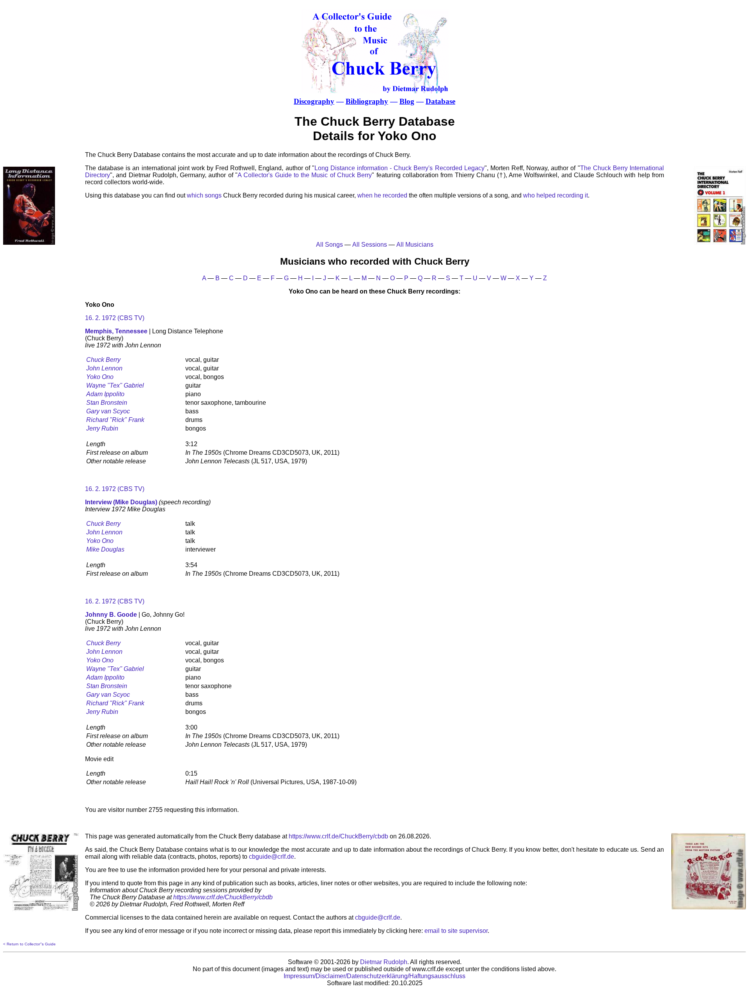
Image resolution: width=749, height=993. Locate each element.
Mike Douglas (105, 549)
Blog (406, 101)
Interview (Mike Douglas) (121, 502)
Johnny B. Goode (111, 614)
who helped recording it (555, 195)
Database (440, 101)
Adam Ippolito (105, 394)
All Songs (329, 244)
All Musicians (414, 244)
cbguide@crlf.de (271, 856)
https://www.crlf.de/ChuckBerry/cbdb (338, 836)
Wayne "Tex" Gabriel (115, 385)
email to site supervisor (456, 930)
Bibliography (367, 101)
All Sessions (369, 244)
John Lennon (104, 368)
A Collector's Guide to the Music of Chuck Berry (305, 175)
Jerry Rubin (102, 428)
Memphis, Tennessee (116, 331)
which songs (204, 195)
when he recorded (382, 195)
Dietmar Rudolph (383, 962)
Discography (314, 101)
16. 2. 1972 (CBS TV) (114, 318)
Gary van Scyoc (108, 411)
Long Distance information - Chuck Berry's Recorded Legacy (399, 168)
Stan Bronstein (106, 402)
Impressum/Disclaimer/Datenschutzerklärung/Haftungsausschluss (374, 976)
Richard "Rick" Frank (115, 419)
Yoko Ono (100, 377)
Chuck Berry (103, 359)
